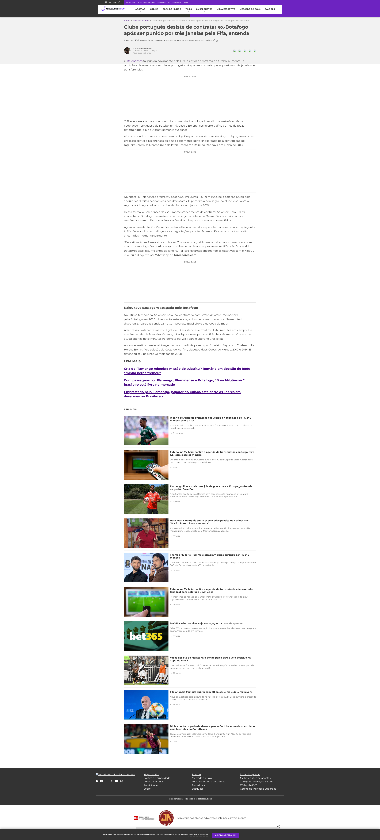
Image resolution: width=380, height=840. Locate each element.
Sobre (186, 2)
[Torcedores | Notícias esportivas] (113, 9)
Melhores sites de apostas (255, 778)
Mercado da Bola (250, 9)
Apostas (140, 9)
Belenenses (134, 61)
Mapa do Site (130, 2)
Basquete (198, 788)
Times (189, 9)
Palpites (270, 9)
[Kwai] (119, 2)
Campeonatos (204, 9)
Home (127, 20)
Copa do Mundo (172, 9)
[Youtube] (114, 2)
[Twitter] (106, 2)
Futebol (196, 774)
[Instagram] (110, 2)
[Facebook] (103, 2)
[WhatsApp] (121, 781)
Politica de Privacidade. (198, 834)
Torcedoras (198, 785)
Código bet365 (248, 785)
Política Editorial (163, 2)
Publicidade (176, 2)
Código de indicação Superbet (258, 788)
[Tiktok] (106, 781)
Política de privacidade (146, 2)
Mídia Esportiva (226, 9)
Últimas (153, 9)
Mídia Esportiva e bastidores (208, 781)
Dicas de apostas (250, 774)
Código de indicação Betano (256, 781)
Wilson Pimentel (144, 48)
